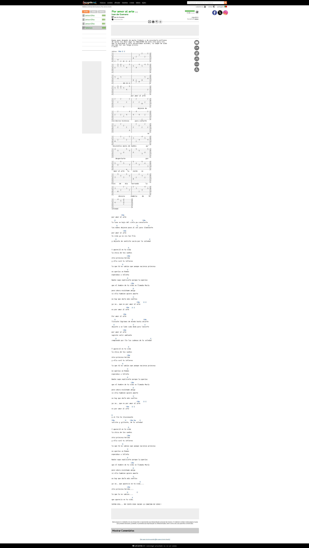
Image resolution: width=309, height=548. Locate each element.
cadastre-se (200, 7)
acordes (110, 2)
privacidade (159, 546)
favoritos (125, 2)
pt (170, 546)
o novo (132, 2)
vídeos (138, 2)
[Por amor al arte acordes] (147, 539)
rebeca (196, 19)
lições (144, 2)
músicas (102, 2)
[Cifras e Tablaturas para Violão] (90, 4)
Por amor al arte (123, 11)
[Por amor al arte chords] (162, 539)
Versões (86, 12)
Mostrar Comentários (123, 530)
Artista (94, 12)
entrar (210, 7)
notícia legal (150, 546)
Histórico (101, 12)
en (167, 546)
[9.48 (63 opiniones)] (190, 11)
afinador (117, 2)
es (164, 546)
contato (174, 546)
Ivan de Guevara (120, 14)
